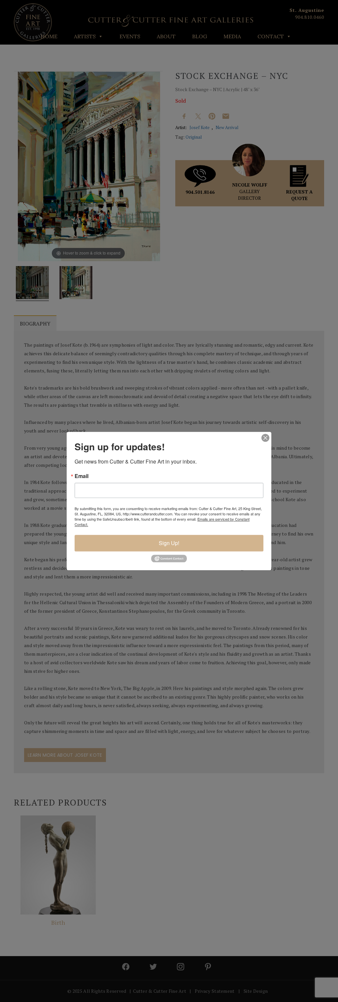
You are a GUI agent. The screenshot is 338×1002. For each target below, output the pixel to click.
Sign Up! (169, 543)
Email (81, 476)
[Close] (265, 438)
